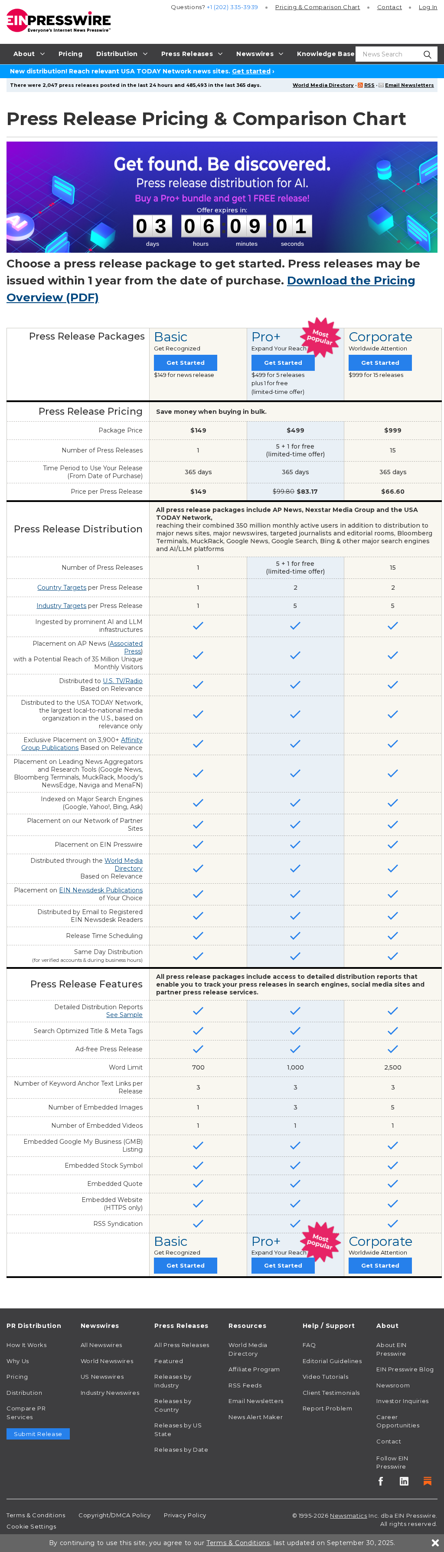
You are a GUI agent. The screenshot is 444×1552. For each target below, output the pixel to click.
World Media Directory (323, 85)
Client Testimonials (331, 1392)
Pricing (317, 6)
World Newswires (107, 1360)
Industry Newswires (110, 1392)
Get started (251, 71)
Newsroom (393, 1385)
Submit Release (38, 1433)
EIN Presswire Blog (405, 1369)
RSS (369, 85)
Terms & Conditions (36, 1515)
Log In (428, 6)
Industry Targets (61, 606)
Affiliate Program (254, 1369)
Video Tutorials (326, 1376)
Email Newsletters (409, 85)
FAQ (309, 1344)
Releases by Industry (172, 1381)
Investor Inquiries (402, 1400)
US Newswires (102, 1376)
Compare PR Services (26, 1412)
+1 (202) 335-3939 (232, 6)
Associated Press (126, 647)
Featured (168, 1360)
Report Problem (328, 1408)
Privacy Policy (185, 1515)
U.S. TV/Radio (123, 681)
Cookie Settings (31, 1526)
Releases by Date (181, 1449)
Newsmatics (348, 1515)
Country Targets (61, 587)
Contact (389, 6)
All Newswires (101, 1344)
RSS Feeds (245, 1385)
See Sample (124, 1015)
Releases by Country (172, 1405)
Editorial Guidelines (332, 1360)
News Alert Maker (256, 1416)
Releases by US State (178, 1429)
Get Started (185, 362)
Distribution (24, 1392)
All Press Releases (181, 1344)
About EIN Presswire (391, 1349)
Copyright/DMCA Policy (114, 1515)
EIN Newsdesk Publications (101, 890)
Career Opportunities (397, 1421)
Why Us (18, 1360)
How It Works (27, 1344)
